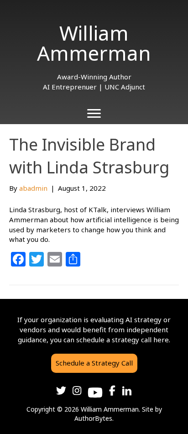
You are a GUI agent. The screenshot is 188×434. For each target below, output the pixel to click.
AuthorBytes (93, 418)
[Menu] (94, 113)
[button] (94, 363)
